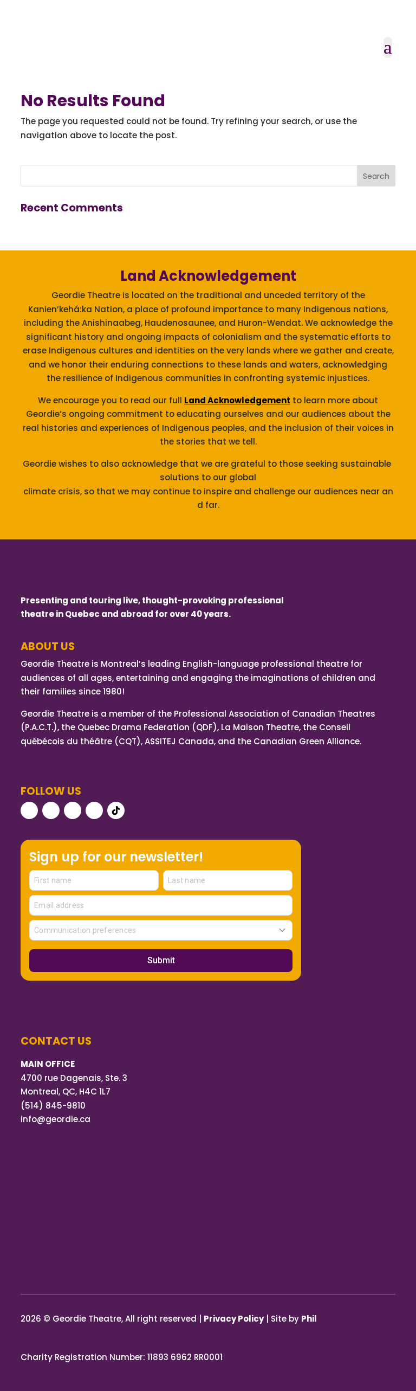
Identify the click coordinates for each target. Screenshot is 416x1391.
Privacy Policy (234, 1318)
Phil (309, 1318)
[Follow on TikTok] (116, 810)
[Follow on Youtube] (72, 810)
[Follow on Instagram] (51, 810)
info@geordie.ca (55, 1119)
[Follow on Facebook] (29, 810)
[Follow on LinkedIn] (94, 810)
